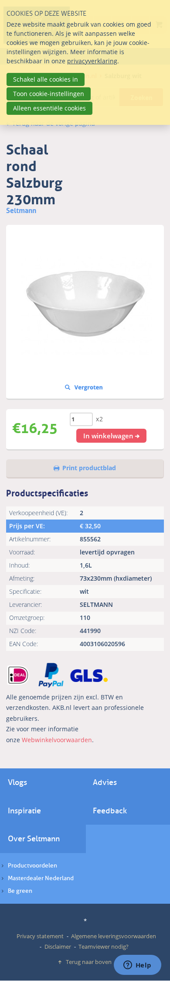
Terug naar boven (89, 962)
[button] (111, 436)
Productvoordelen (32, 865)
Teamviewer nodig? (103, 946)
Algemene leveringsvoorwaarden (113, 936)
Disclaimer (57, 946)
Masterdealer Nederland (41, 878)
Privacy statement (40, 936)
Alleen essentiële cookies (49, 108)
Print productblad (89, 468)
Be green (20, 891)
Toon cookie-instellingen (48, 93)
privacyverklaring (92, 61)
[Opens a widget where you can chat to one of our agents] (137, 966)
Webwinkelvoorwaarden (57, 740)
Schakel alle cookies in (45, 79)
